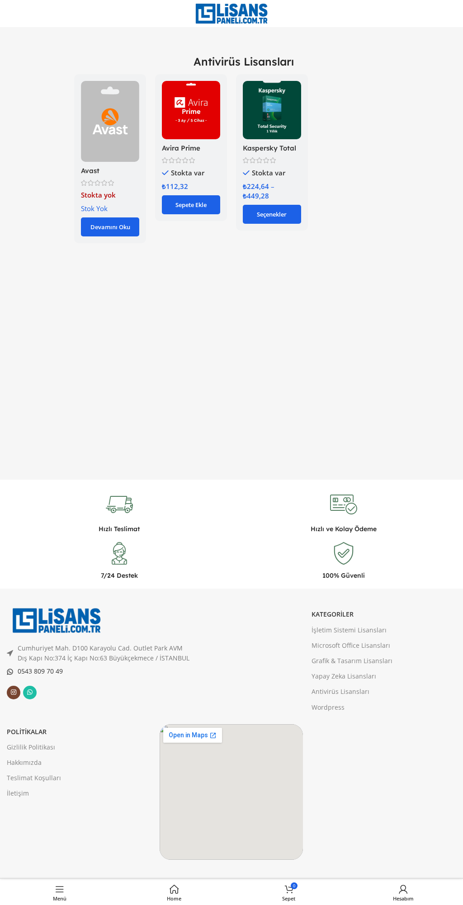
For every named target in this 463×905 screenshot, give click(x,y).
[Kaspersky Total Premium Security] (272, 110)
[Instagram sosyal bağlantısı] (13, 692)
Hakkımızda (24, 762)
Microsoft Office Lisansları (351, 645)
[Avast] (110, 121)
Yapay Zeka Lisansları (344, 676)
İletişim (18, 793)
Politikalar (27, 731)
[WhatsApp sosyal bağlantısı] (30, 692)
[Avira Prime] (191, 110)
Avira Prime (181, 148)
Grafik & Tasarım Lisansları (352, 660)
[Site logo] (231, 12)
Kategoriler (333, 614)
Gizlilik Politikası (31, 747)
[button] (191, 204)
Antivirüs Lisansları (340, 691)
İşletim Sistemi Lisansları (349, 630)
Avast (90, 170)
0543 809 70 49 (40, 671)
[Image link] (56, 619)
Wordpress (328, 707)
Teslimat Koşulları (34, 777)
